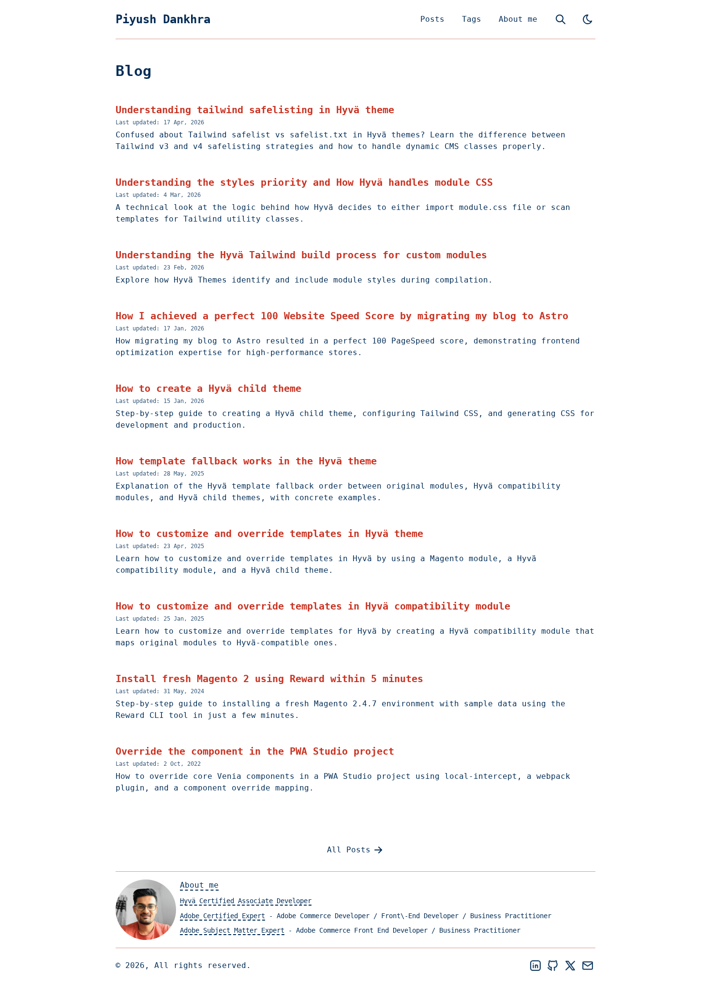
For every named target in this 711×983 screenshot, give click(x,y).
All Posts (348, 849)
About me (518, 19)
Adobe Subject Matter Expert (232, 930)
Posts (432, 19)
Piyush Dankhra (163, 19)
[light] (587, 19)
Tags (471, 19)
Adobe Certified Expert (222, 916)
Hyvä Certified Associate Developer (245, 901)
